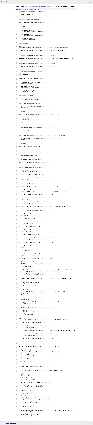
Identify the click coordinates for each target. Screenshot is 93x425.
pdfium (17, 6)
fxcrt (60, 6)
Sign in (90, 2)
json (91, 423)
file (41, 9)
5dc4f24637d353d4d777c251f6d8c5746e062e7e (38, 6)
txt (87, 423)
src (57, 6)
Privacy (11, 423)
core (54, 6)
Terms (14, 423)
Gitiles (7, 423)
